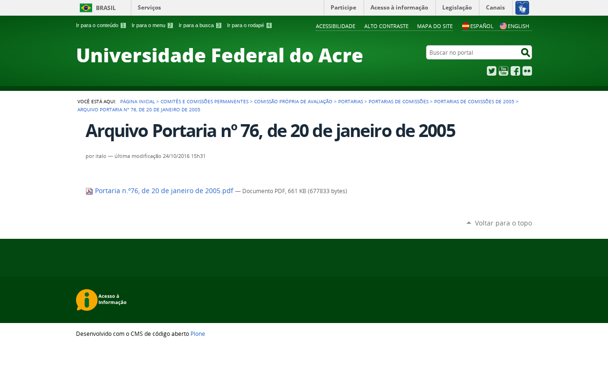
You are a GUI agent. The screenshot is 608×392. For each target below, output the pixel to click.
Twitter (491, 71)
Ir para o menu (151, 25)
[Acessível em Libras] (522, 7)
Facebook (515, 71)
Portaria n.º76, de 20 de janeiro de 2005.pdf (164, 190)
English (518, 25)
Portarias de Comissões (398, 101)
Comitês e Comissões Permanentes (204, 101)
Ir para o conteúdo (100, 25)
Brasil (106, 8)
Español (482, 25)
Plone (197, 333)
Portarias (350, 101)
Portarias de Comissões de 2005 (474, 101)
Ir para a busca (199, 25)
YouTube (503, 71)
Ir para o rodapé (248, 25)
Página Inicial (137, 101)
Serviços (149, 7)
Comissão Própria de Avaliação (293, 101)
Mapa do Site (435, 25)
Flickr (527, 71)
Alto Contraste (386, 25)
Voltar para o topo (503, 222)
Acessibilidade (335, 25)
